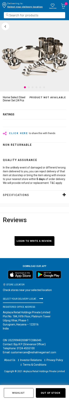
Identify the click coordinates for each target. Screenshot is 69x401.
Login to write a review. (34, 240)
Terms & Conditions (34, 364)
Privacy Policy (55, 360)
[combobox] (34, 15)
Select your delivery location (25, 7)
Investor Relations (31, 360)
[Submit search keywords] (7, 15)
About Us (9, 360)
